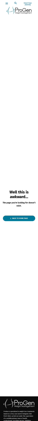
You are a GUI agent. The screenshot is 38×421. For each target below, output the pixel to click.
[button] (15, 3)
